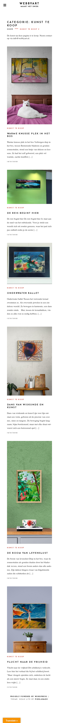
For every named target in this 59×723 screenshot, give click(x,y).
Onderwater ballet (23, 293)
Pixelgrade (41, 699)
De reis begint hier (23, 213)
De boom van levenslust (27, 553)
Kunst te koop (15, 128)
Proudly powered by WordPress (28, 696)
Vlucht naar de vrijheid (27, 662)
